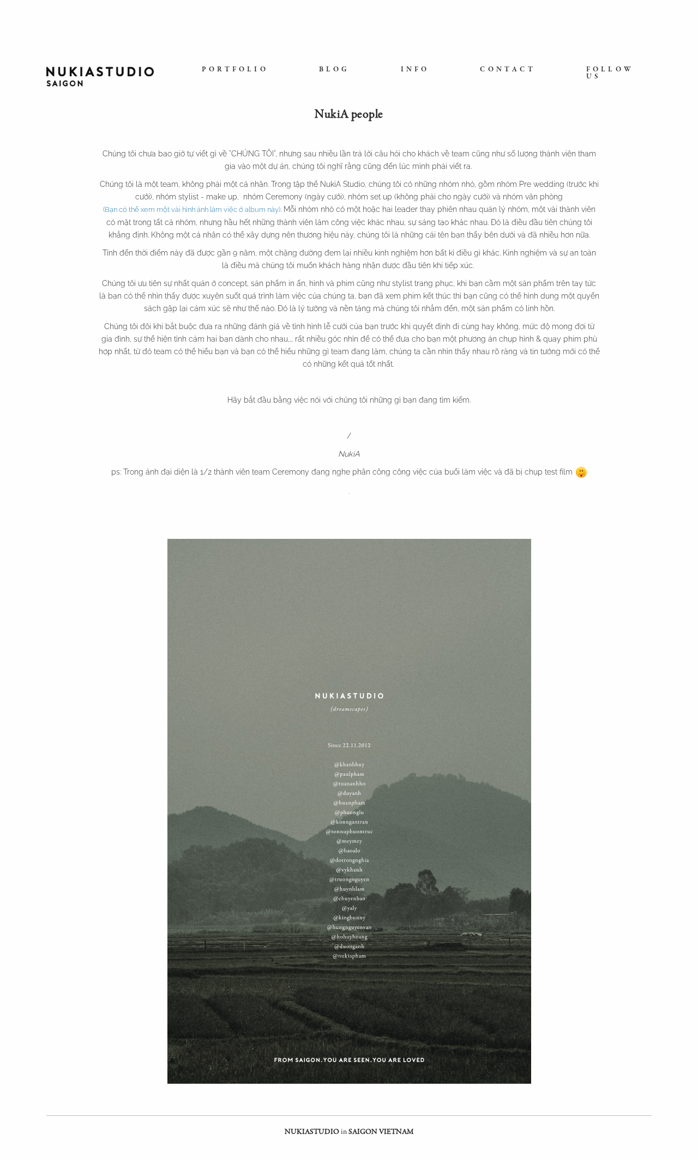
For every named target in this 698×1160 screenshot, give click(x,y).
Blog (334, 70)
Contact (507, 70)
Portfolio (235, 70)
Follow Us (610, 73)
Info (415, 70)
